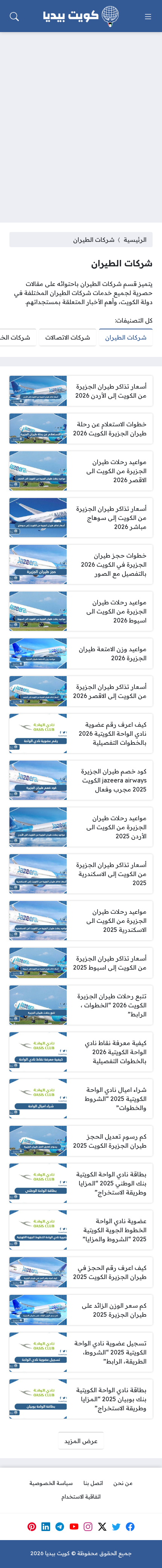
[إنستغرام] (88, 1527)
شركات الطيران (126, 337)
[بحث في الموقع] (14, 17)
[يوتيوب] (74, 1527)
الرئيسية (135, 239)
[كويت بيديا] (81, 16)
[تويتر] (116, 1527)
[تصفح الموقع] (148, 17)
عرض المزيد (81, 1441)
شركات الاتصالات (67, 337)
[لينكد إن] (46, 1527)
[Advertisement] (81, 123)
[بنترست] (32, 1527)
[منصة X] (102, 1527)
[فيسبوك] (130, 1527)
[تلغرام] (60, 1527)
